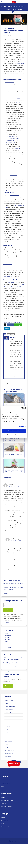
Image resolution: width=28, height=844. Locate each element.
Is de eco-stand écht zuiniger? (10, 666)
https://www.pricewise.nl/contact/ (15, 557)
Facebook (10, 325)
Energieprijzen (8, 726)
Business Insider (14, 374)
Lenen (14, 9)
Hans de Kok (13, 337)
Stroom (6, 747)
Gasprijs (6, 732)
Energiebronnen (8, 718)
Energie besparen (8, 709)
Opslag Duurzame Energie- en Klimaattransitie (13, 140)
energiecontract (14, 195)
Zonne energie (7, 756)
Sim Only (5, 641)
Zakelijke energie (8, 753)
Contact (3, 797)
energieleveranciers (13, 282)
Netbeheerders (8, 741)
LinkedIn (7, 328)
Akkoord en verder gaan (14, 430)
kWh (18, 98)
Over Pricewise (5, 780)
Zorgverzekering (7, 637)
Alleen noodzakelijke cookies (14, 435)
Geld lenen (4, 823)
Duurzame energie (8, 700)
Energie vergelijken (9, 712)
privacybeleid (9, 622)
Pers (2, 786)
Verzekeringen (7, 647)
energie (18, 102)
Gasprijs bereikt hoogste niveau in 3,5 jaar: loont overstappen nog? (13, 471)
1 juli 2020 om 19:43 (14, 486)
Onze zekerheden (5, 783)
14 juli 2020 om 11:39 (16, 541)
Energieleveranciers (9, 723)
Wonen (20, 9)
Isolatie (6, 738)
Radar (12, 369)
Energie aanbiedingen (9, 706)
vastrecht (17, 148)
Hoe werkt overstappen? (7, 800)
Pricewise (16, 841)
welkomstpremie (8, 276)
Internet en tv (23, 6)
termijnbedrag (20, 63)
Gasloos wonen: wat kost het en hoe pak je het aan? (13, 405)
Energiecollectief (8, 721)
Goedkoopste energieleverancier (12, 735)
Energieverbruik (8, 729)
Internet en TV (7, 639)
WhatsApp (18, 325)
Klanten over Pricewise (6, 806)
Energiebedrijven (8, 715)
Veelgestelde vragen (9, 750)
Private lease (4, 833)
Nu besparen (8, 685)
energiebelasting (10, 136)
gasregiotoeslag (10, 138)
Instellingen (21, 426)
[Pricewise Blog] (14, 3)
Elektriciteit (7, 703)
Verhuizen (3, 803)
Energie (3, 6)
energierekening (9, 82)
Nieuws (6, 744)
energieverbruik (7, 264)
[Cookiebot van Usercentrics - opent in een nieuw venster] (20, 408)
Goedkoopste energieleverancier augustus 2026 (13, 455)
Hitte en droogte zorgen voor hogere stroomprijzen (12, 439)
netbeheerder (13, 175)
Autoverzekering (12, 6)
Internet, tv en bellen (6, 826)
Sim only (8, 9)
